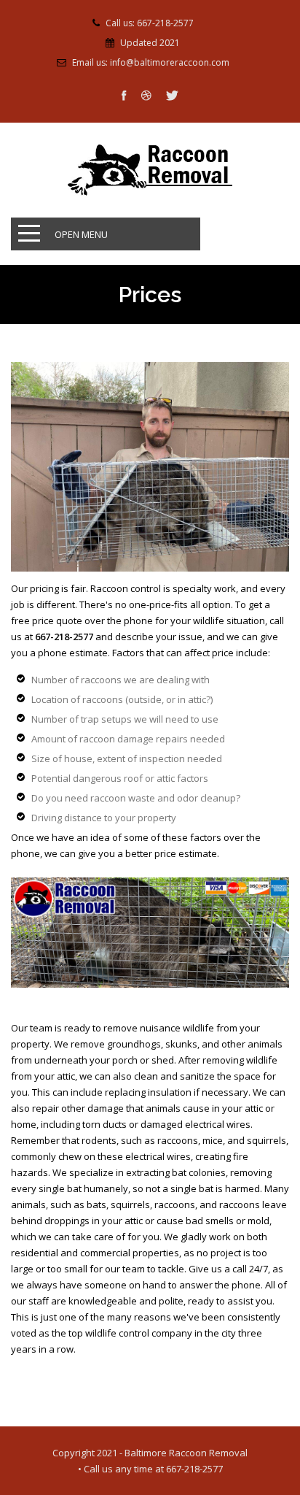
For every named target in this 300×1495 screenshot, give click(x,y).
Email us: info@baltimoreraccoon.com (150, 62)
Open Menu (81, 234)
